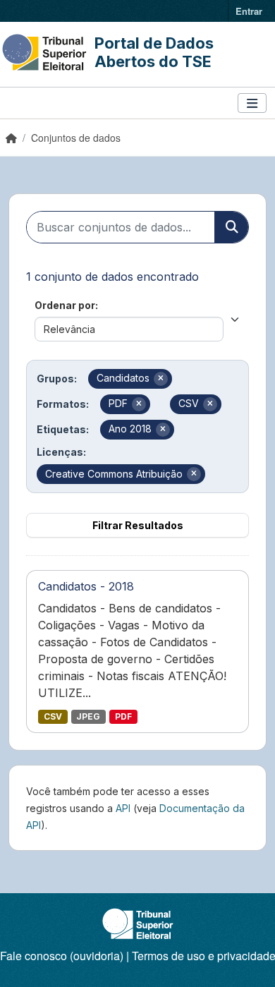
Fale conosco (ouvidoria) (61, 955)
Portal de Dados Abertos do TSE (154, 52)
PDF (123, 716)
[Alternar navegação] (252, 103)
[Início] (11, 138)
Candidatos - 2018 (86, 586)
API (123, 808)
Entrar (249, 11)
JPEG (88, 716)
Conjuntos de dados (76, 138)
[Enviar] (231, 227)
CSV (53, 716)
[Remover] (161, 379)
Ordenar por (65, 305)
